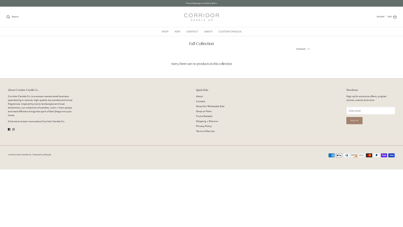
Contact (200, 101)
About (199, 96)
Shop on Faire (204, 111)
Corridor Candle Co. (23, 155)
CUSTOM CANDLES (230, 32)
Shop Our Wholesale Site (210, 106)
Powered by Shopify (42, 155)
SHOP (165, 32)
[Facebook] (9, 129)
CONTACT (192, 32)
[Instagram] (13, 129)
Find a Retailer (204, 116)
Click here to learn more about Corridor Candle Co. (36, 121)
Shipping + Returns (207, 121)
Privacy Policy (204, 126)
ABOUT (208, 32)
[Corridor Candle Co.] (201, 17)
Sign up (354, 120)
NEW (177, 32)
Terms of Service (205, 131)
